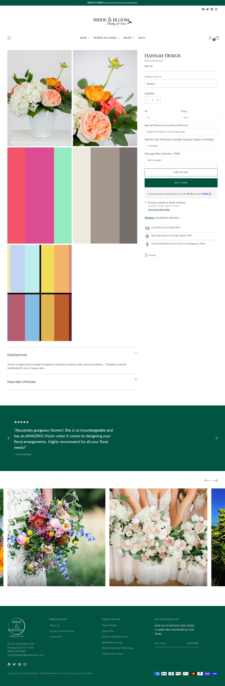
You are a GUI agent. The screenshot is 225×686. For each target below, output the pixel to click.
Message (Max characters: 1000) (162, 153)
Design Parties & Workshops (118, 647)
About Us (54, 625)
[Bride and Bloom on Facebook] (203, 9)
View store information (159, 209)
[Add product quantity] (148, 100)
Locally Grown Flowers (62, 630)
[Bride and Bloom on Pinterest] (211, 9)
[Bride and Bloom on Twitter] (207, 9)
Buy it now (181, 183)
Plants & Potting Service (115, 636)
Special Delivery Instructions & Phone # (166, 125)
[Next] (147, 3)
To (146, 111)
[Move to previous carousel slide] (9, 438)
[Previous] (77, 3)
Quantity (149, 93)
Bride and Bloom (154, 60)
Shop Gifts (107, 630)
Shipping (149, 217)
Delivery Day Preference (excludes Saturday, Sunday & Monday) (179, 139)
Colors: (153, 76)
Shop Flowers (109, 625)
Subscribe (193, 643)
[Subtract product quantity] (158, 100)
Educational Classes (113, 653)
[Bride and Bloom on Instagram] (216, 9)
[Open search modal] (9, 38)
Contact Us (55, 636)
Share (152, 255)
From (183, 111)
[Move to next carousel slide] (216, 438)
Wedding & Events (112, 642)
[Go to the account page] (209, 38)
